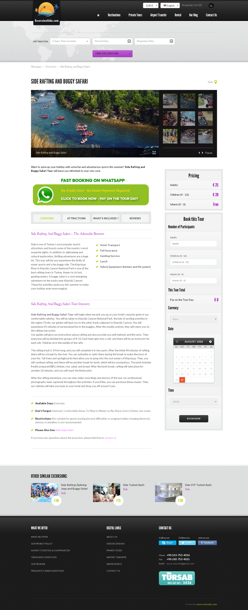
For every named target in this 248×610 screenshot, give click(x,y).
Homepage (36, 67)
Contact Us (113, 570)
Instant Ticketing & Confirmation (50, 550)
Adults (173, 237)
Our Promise (38, 564)
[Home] (98, 15)
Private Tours (114, 550)
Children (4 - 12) (178, 255)
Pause (208, 152)
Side (210, 82)
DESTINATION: (40, 41)
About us (112, 537)
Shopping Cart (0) (192, 5)
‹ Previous (199, 152)
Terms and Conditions (44, 557)
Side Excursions (116, 543)
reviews (135, 218)
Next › (202, 152)
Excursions (51, 67)
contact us (110, 437)
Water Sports (114, 564)
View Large (154, 152)
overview (47, 218)
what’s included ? (106, 218)
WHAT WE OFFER (39, 537)
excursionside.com (207, 604)
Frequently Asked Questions (47, 570)
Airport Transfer (116, 557)
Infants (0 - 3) (176, 274)
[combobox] (150, 5)
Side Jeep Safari (65, 430)
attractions (76, 218)
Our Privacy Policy (42, 543)
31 (182, 379)
